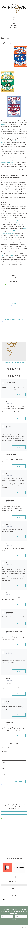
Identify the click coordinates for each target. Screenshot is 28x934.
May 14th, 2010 (9, 564)
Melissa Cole (9, 722)
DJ (7, 401)
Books (14, 23)
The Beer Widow (19, 157)
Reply (18, 394)
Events (14, 29)
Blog (14, 19)
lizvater (8, 652)
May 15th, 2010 (9, 653)
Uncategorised (10, 35)
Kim (26, 929)
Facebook (12, 255)
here (14, 230)
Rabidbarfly (9, 612)
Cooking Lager (10, 500)
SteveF (8, 544)
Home (14, 17)
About (14, 21)
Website (4, 774)
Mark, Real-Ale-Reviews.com (14, 631)
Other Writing (14, 27)
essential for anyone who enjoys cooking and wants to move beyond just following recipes (14, 220)
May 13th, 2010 (9, 384)
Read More (14, 813)
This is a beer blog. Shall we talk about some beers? (14, 319)
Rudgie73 (8, 524)
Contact (14, 31)
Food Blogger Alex (18, 222)
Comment (5, 751)
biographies (18, 224)
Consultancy (14, 25)
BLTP (7, 593)
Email (4, 768)
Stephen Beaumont (11, 454)
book (24, 228)
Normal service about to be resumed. (14, 340)
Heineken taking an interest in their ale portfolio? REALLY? (14, 362)
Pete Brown (9, 426)
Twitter (4, 255)
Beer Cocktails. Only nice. (14, 303)
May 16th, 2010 (9, 724)
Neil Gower (3, 124)
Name (4, 762)
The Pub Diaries (10, 382)
